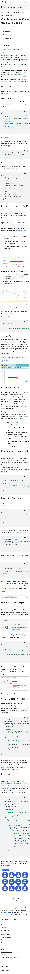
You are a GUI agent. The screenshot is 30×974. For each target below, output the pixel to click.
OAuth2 (3, 55)
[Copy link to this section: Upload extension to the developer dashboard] (10, 225)
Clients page (14, 422)
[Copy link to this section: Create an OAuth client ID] (25, 388)
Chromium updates (6, 937)
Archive (3, 942)
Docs (3, 7)
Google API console (22, 412)
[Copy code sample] (27, 111)
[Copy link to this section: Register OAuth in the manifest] (2, 453)
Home (2, 12)
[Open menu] (2, 2)
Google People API (11, 635)
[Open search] (19, 2)
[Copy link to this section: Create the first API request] (27, 699)
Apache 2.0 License (6, 912)
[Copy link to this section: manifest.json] (12, 98)
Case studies (4, 939)
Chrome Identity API (19, 74)
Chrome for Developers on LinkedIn (10, 957)
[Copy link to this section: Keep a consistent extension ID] (2, 209)
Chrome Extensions (15, 7)
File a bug (3, 927)
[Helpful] (11, 15)
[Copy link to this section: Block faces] (13, 774)
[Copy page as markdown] (8, 26)
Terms (2, 966)
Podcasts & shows (5, 945)
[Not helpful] (13, 15)
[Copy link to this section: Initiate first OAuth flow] (23, 498)
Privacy (7, 966)
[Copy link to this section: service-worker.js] (15, 138)
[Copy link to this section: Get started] (13, 86)
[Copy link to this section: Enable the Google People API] (2, 605)
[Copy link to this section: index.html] (10, 163)
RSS (2, 959)
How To (24, 12)
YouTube (3, 954)
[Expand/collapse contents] (12, 32)
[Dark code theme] (25, 111)
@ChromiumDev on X (6, 952)
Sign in (26, 2)
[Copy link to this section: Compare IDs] (12, 336)
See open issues (5, 930)
